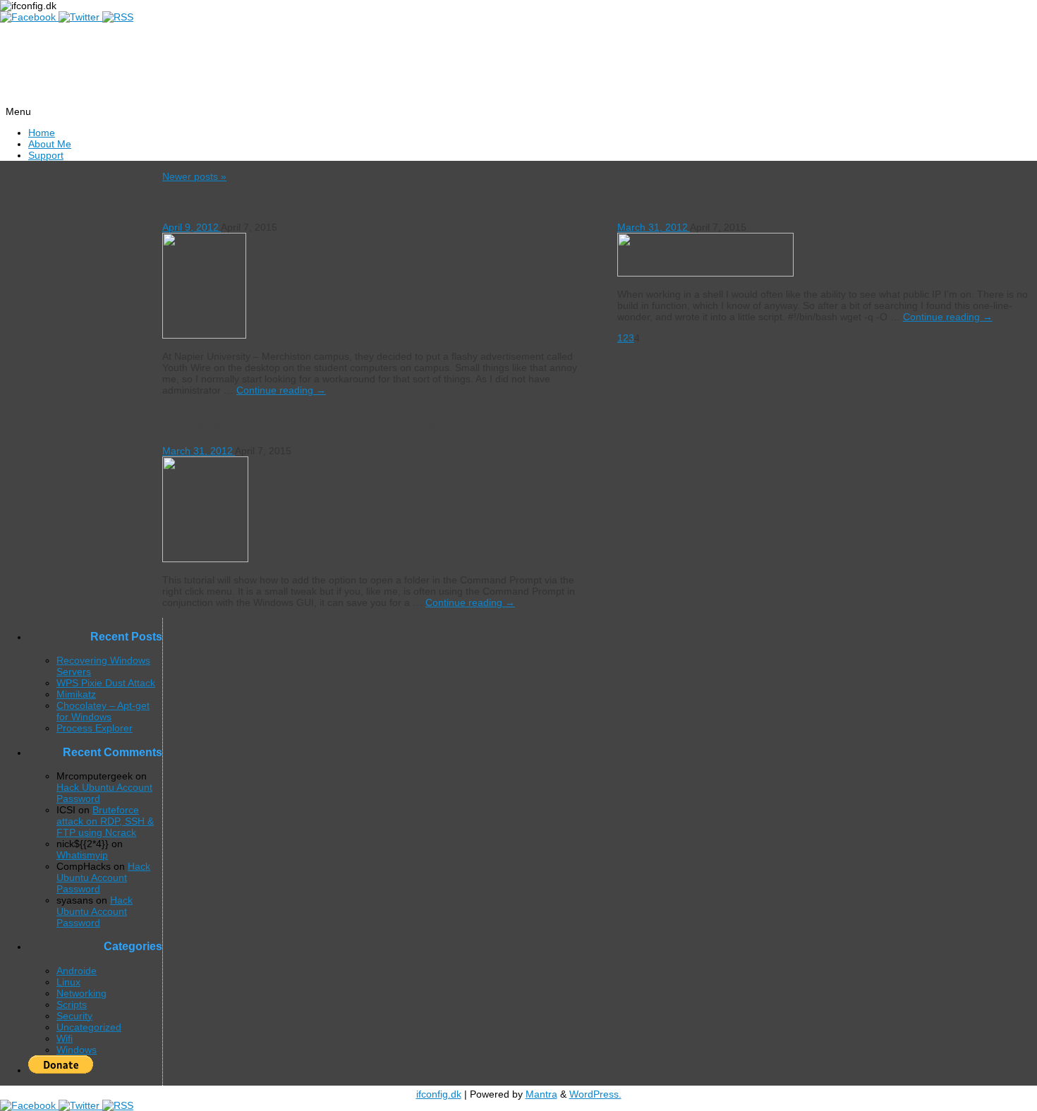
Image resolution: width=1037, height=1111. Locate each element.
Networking (81, 993)
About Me (49, 144)
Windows (76, 1049)
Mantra (541, 1094)
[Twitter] (80, 17)
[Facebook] (29, 17)
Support (45, 155)
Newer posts (194, 176)
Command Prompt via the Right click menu (306, 425)
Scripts (71, 1004)
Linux (68, 982)
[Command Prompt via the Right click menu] (205, 558)
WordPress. (595, 1094)
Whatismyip (657, 202)
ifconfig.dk (438, 1094)
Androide (76, 970)
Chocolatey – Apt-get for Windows (103, 711)
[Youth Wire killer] (204, 335)
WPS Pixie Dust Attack (105, 682)
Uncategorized (88, 1027)
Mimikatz (76, 694)
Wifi (64, 1038)
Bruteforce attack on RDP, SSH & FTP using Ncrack (105, 821)
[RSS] (117, 17)
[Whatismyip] (705, 273)
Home (41, 132)
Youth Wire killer (218, 202)
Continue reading (281, 390)
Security (74, 1015)
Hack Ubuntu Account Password (103, 877)
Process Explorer (94, 728)
